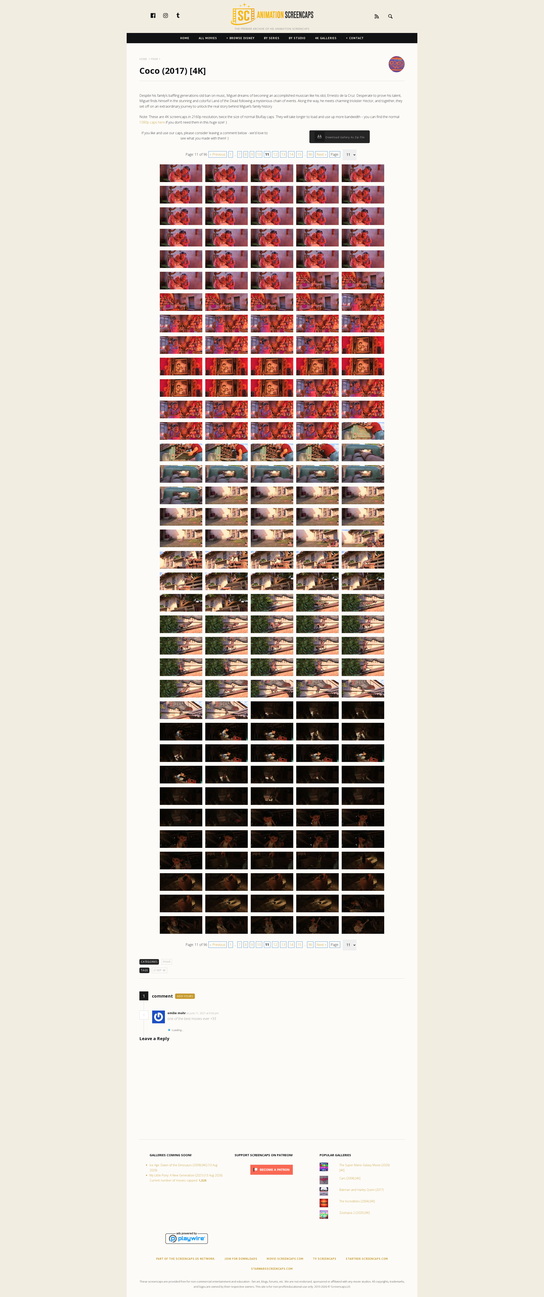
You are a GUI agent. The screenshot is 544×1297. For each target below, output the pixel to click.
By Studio (297, 38)
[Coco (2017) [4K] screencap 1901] (181, 611)
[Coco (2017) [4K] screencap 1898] (272, 590)
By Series (271, 38)
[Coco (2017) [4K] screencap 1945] (363, 783)
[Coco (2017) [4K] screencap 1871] (181, 482)
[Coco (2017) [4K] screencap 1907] (226, 633)
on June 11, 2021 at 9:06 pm (202, 1013)
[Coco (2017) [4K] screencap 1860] (363, 418)
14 (291, 154)
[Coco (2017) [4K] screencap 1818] (272, 246)
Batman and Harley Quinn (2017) (361, 1190)
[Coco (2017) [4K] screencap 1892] (226, 568)
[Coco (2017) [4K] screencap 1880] (363, 504)
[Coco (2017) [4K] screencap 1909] (317, 633)
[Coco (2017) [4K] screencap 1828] (272, 289)
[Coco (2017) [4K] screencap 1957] (226, 847)
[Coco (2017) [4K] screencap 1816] (181, 246)
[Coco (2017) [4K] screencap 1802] (226, 181)
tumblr (182, 15)
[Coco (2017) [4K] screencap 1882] (226, 525)
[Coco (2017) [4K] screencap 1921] (181, 697)
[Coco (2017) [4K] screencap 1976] (181, 933)
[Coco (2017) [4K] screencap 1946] (181, 804)
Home (184, 38)
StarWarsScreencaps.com (272, 1269)
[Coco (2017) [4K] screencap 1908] (272, 633)
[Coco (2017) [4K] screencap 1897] (226, 590)
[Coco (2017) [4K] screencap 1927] (226, 718)
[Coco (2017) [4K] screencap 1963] (272, 869)
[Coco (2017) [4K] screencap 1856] (181, 418)
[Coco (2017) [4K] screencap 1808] (272, 203)
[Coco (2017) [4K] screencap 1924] (317, 697)
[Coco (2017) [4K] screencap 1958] (272, 847)
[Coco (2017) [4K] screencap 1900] (363, 590)
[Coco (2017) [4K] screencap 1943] (272, 783)
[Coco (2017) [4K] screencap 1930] (363, 718)
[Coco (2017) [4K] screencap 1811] (181, 224)
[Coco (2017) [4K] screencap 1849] (317, 375)
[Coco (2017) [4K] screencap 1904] (317, 611)
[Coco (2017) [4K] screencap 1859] (317, 418)
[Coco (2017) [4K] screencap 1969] (317, 890)
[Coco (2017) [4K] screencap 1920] (363, 675)
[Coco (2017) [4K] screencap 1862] (226, 439)
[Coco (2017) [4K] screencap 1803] (272, 181)
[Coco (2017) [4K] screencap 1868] (272, 461)
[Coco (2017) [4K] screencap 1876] (181, 504)
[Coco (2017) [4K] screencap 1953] (272, 826)
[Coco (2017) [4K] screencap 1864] (317, 439)
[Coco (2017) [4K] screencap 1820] (363, 246)
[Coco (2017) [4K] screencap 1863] (272, 439)
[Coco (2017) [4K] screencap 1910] (363, 633)
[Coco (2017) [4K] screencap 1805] (363, 181)
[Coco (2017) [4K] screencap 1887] (226, 547)
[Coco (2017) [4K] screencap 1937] (226, 761)
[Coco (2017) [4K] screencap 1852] (226, 396)
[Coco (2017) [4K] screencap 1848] (272, 375)
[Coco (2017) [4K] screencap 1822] (226, 267)
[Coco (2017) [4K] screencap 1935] (363, 740)
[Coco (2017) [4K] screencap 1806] (181, 203)
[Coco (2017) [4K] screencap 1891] (181, 568)
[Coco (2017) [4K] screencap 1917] (226, 675)
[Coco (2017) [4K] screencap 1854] (317, 396)
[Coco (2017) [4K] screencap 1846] (181, 375)
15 (299, 154)
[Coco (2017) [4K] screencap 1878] (272, 504)
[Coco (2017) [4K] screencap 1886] (181, 547)
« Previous (217, 154)
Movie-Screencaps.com (285, 1259)
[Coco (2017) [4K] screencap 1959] (317, 847)
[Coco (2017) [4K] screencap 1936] (181, 761)
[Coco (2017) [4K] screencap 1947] (226, 804)
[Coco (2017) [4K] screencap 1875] (363, 482)
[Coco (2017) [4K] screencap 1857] (226, 418)
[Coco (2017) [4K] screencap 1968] (272, 890)
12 (275, 154)
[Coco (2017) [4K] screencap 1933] (272, 740)
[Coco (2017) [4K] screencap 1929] (317, 718)
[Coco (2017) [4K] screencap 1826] (181, 289)
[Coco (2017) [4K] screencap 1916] (181, 675)
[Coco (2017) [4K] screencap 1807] (226, 203)
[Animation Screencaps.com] (272, 14)
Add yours (185, 996)
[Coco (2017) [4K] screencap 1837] (226, 332)
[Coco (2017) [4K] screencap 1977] (226, 933)
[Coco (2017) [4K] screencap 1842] (226, 353)
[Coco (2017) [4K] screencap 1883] (272, 525)
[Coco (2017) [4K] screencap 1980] (363, 933)
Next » (321, 154)
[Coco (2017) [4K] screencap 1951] (181, 826)
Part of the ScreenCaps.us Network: (185, 1259)
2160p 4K (159, 970)
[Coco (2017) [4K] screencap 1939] (317, 761)
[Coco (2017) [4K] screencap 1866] (181, 461)
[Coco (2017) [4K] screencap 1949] (317, 804)
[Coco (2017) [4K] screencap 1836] (181, 332)
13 (283, 154)
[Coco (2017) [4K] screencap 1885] (363, 525)
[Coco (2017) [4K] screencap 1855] (363, 396)
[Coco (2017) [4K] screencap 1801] (181, 181)
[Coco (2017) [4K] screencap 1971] (181, 912)
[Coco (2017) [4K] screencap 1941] (181, 783)
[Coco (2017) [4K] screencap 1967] (226, 890)
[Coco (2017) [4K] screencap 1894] (317, 568)
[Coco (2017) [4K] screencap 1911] (181, 654)
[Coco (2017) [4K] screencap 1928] (272, 718)
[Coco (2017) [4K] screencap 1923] (272, 697)
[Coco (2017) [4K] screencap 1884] (317, 525)
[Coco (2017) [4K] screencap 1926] (181, 718)
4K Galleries (326, 38)
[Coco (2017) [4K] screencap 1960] (363, 847)
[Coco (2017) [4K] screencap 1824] (317, 267)
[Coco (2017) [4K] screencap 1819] (317, 246)
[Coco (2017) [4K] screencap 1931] (181, 740)
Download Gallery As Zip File (345, 137)
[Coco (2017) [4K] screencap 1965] (363, 869)
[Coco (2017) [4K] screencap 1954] (317, 826)
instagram (170, 15)
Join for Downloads (241, 1259)
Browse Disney (242, 38)
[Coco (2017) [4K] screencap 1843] (272, 353)
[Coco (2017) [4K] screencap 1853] (272, 396)
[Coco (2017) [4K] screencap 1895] (363, 568)
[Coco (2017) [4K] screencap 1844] (317, 353)
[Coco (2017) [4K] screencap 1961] (181, 869)
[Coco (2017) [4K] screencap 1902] (226, 611)
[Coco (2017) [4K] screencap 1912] (226, 654)
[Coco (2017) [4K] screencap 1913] (272, 654)
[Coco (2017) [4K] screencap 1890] (363, 547)
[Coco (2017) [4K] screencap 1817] (226, 246)
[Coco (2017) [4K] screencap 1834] (317, 310)
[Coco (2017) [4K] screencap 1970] (363, 890)
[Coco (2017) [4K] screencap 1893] (272, 568)
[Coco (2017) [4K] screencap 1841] (181, 353)
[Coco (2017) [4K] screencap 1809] (317, 203)
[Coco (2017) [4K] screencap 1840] (363, 332)
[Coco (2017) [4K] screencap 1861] (181, 439)
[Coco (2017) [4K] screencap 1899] (317, 590)
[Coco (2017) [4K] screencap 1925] (363, 697)
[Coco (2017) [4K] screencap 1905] (363, 611)
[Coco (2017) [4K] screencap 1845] (363, 353)
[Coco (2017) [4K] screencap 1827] (226, 289)
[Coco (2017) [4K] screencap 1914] (317, 654)
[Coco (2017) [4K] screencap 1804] (317, 181)
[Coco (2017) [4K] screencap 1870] (363, 461)
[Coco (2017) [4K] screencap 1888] (272, 547)
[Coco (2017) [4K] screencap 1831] (181, 310)
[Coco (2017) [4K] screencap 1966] (181, 890)
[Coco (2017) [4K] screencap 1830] (363, 289)
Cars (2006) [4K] (349, 1178)
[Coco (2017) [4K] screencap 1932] (226, 740)
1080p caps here (152, 122)
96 (310, 154)
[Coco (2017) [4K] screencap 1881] (181, 525)
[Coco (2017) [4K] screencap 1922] (226, 697)
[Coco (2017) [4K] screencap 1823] (272, 267)
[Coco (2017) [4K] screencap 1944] (317, 783)
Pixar (167, 962)
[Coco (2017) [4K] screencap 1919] (317, 675)
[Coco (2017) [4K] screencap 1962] (226, 869)
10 (259, 154)
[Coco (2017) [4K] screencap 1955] (363, 826)
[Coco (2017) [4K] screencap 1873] (272, 482)
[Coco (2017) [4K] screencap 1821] (181, 267)
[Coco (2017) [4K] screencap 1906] (181, 633)
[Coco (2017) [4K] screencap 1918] (272, 675)
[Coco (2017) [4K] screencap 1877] (226, 504)
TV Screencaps (324, 1259)
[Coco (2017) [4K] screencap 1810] (363, 203)
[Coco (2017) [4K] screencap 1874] (317, 482)
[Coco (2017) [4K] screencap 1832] (226, 310)
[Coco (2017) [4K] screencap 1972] (226, 912)
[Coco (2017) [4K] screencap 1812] (226, 224)
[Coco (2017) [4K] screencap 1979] (317, 933)
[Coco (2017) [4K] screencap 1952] (226, 826)
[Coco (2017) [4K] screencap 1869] (317, 461)
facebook (157, 15)
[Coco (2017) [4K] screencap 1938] (272, 761)
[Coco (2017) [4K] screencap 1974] (317, 912)
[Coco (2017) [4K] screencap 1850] (363, 375)
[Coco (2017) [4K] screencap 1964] (317, 869)
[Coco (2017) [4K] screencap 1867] (226, 461)
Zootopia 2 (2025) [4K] (354, 1213)
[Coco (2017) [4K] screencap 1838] (272, 332)
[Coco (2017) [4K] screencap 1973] (272, 912)
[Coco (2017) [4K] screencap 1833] (272, 310)
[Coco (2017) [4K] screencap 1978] (272, 933)
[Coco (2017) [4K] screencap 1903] (272, 611)
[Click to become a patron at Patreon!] (271, 1176)
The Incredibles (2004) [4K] (357, 1201)
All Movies (208, 38)
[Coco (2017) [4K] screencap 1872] (226, 482)
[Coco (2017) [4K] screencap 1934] (317, 740)
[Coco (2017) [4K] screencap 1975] (363, 912)
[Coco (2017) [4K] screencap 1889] (317, 547)
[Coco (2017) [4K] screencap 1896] (181, 590)
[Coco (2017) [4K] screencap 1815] (363, 224)
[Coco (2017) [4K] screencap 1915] (363, 654)
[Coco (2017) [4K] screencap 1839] (317, 332)
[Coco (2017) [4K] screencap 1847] (226, 375)
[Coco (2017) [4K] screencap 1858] (272, 418)
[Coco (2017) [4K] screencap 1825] (363, 267)
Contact (356, 38)
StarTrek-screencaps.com (367, 1259)
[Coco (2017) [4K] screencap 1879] (317, 504)
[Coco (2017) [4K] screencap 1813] (272, 224)
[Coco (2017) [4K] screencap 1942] (226, 783)
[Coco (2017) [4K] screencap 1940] (363, 761)
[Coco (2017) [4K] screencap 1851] (181, 396)
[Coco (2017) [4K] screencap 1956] (181, 847)
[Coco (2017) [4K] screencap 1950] (363, 804)
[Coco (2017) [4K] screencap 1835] (363, 310)
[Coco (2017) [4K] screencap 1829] (317, 289)
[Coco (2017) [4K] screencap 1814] (317, 224)
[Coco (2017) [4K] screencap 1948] (272, 804)
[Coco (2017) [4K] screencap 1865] (363, 439)
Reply (225, 1013)
